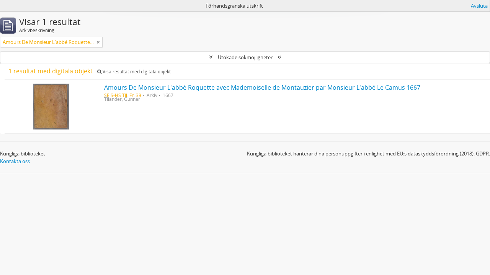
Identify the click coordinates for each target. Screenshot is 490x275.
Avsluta (479, 5)
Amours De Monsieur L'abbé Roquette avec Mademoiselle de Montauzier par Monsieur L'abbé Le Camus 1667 (262, 87)
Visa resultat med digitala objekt (136, 71)
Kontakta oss (15, 161)
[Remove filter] (98, 42)
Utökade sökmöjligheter (245, 57)
